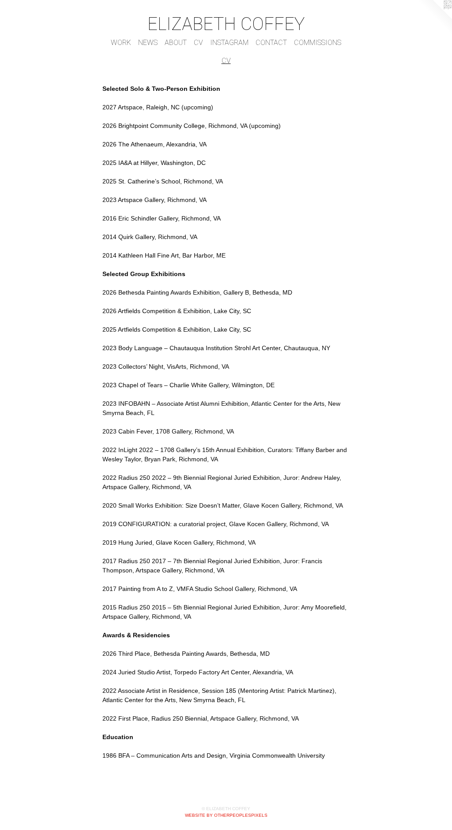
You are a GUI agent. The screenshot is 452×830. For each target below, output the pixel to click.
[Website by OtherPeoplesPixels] (434, 17)
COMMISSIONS (317, 42)
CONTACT (271, 42)
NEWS (148, 42)
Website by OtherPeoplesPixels (226, 815)
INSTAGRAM (229, 42)
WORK (121, 42)
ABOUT (176, 42)
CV (198, 42)
